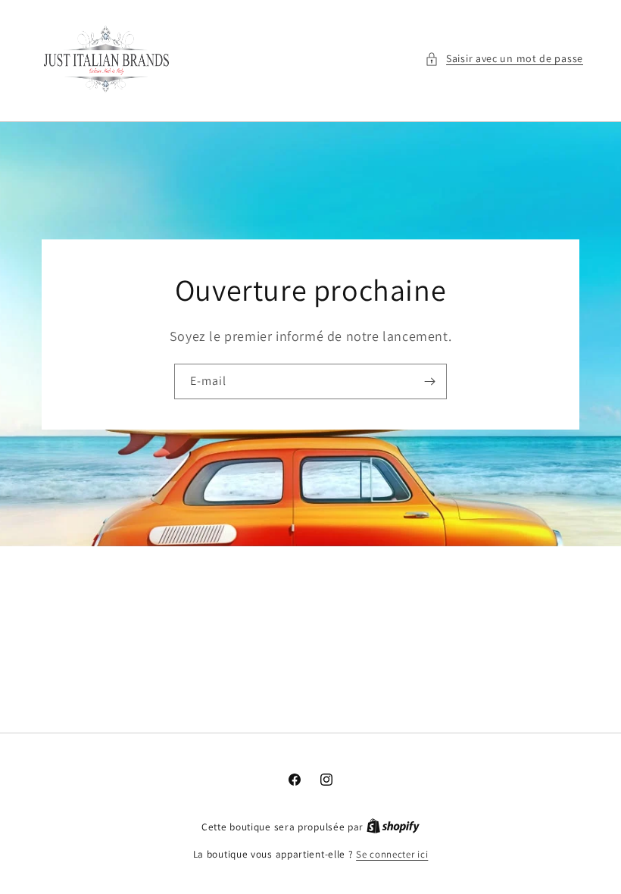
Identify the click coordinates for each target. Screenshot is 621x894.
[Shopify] (393, 827)
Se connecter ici (392, 854)
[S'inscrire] (429, 381)
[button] (504, 58)
